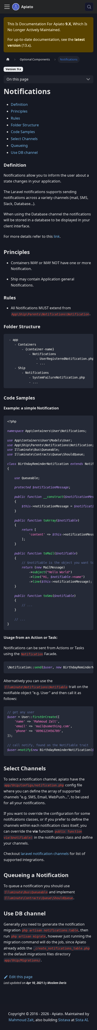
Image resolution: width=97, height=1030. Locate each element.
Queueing (19, 145)
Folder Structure (25, 124)
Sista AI (81, 1019)
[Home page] (8, 59)
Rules (15, 118)
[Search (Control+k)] (89, 6)
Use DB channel (24, 152)
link (57, 236)
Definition (19, 104)
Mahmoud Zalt (21, 1019)
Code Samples (23, 131)
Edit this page (20, 976)
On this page (17, 79)
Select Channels (24, 138)
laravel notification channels (45, 853)
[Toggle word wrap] (79, 339)
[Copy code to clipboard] (88, 339)
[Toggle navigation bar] (7, 6)
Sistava (64, 1019)
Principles (19, 111)
